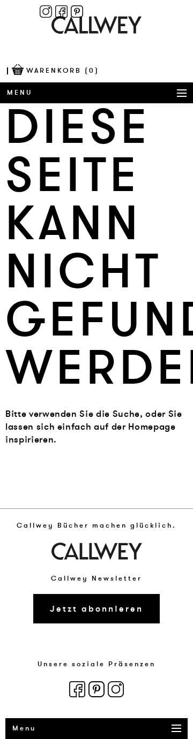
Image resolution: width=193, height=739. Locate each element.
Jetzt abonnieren (96, 609)
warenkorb (62, 70)
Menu (19, 92)
